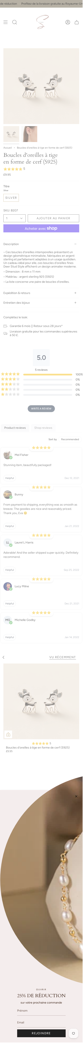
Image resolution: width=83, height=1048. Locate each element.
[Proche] (76, 796)
